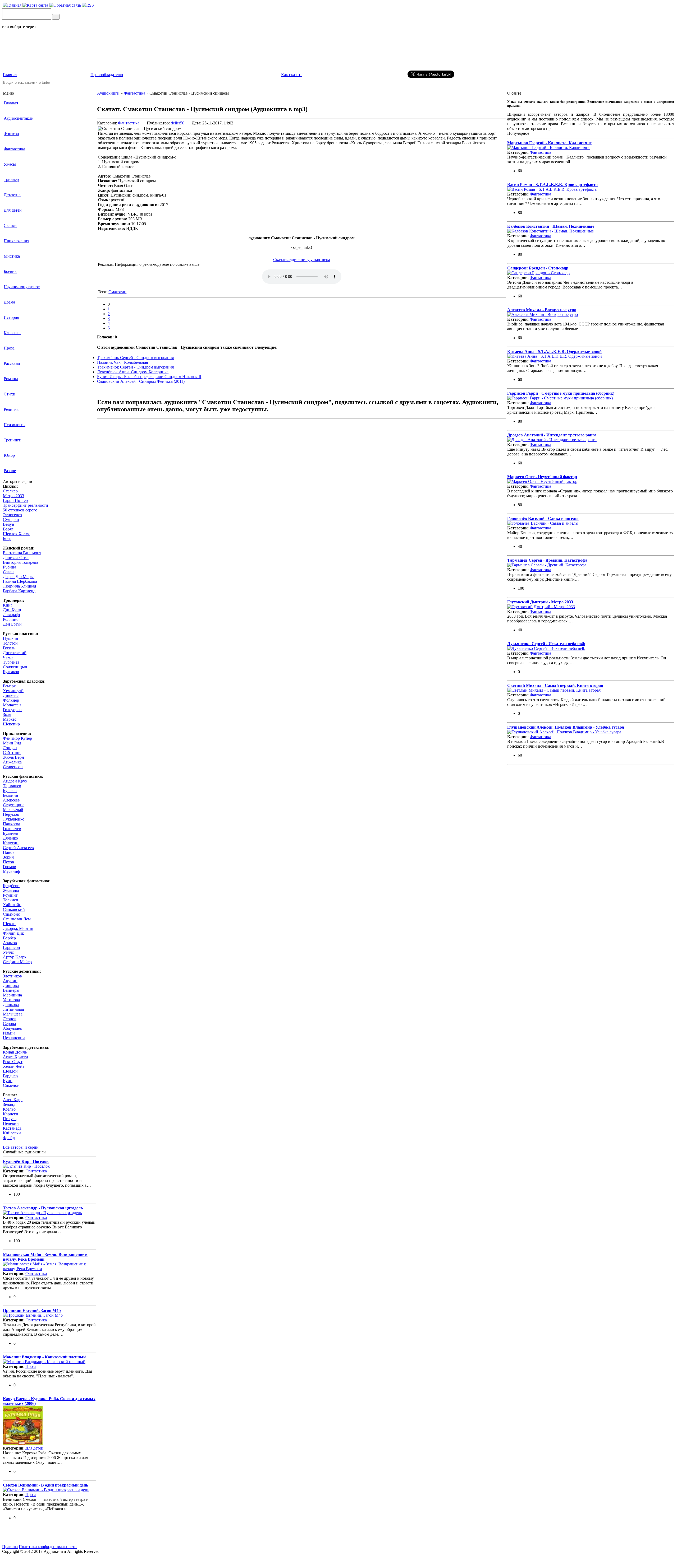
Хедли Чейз (13, 1066)
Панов (9, 852)
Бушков (10, 790)
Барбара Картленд (19, 591)
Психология (14, 424)
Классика (12, 332)
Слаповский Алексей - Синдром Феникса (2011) (141, 381)
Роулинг (10, 895)
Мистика (12, 256)
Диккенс (11, 695)
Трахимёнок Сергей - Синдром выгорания (135, 357)
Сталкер (10, 491)
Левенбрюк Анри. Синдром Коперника (132, 372)
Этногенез (12, 515)
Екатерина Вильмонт (22, 553)
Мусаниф (11, 871)
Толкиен (10, 900)
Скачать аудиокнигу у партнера (301, 259)
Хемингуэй (13, 690)
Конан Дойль (15, 1052)
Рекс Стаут (12, 1061)
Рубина (9, 567)
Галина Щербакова (20, 581)
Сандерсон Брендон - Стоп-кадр (537, 268)
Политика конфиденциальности (48, 1546)
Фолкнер (11, 700)
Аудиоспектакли (19, 118)
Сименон (11, 1085)
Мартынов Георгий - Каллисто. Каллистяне (549, 143)
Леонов (9, 1019)
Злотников (12, 976)
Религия (11, 409)
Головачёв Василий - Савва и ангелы (543, 518)
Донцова (11, 985)
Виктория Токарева (20, 562)
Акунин (10, 981)
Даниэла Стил (16, 557)
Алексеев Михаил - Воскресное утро (541, 310)
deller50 (177, 123)
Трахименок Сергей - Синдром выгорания (135, 367)
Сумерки (11, 519)
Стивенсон (13, 767)
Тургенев (11, 662)
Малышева (12, 1014)
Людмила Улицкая (19, 586)
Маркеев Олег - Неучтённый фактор (542, 476)
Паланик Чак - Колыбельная (122, 362)
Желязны (11, 890)
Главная (10, 74)
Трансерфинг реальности (25, 505)
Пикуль (9, 1118)
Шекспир (11, 724)
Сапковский (14, 909)
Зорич (8, 857)
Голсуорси (12, 709)
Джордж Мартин (18, 928)
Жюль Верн (13, 757)
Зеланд (9, 1104)
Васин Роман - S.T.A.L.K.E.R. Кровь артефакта (552, 184)
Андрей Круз (15, 781)
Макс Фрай (13, 809)
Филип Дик (13, 933)
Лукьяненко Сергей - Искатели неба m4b (546, 643)
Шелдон (10, 1071)
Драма (9, 302)
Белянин (10, 795)
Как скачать (291, 74)
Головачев (12, 828)
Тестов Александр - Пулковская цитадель (43, 1208)
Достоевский (14, 652)
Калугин (11, 843)
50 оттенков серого (20, 510)
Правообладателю (106, 74)
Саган (8, 572)
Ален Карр (12, 1099)
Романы (11, 378)
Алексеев (11, 800)
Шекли (9, 923)
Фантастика (14, 149)
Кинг (7, 605)
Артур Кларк (14, 957)
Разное (10, 470)
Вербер (9, 938)
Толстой (10, 643)
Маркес (9, 719)
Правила (10, 1546)
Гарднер (10, 1076)
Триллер (11, 179)
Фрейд (9, 1137)
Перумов (11, 814)
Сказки (10, 225)
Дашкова (11, 1004)
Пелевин (11, 1123)
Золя (7, 714)
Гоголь (9, 648)
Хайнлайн (12, 904)
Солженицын (15, 667)
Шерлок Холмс (16, 534)
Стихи (9, 394)
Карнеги (10, 1114)
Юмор (9, 455)
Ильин (9, 1033)
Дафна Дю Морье (18, 576)
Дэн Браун (12, 624)
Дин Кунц (12, 610)
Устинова (11, 1000)
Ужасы (10, 164)
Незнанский (14, 1038)
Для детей (13, 210)
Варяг (8, 529)
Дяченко (10, 838)
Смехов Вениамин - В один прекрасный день (45, 1485)
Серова (9, 1023)
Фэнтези (11, 133)
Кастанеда (12, 1128)
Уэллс (8, 952)
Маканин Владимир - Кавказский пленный (44, 1357)
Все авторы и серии (21, 1147)
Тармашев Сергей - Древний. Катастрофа (547, 560)
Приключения (16, 241)
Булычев (10, 833)
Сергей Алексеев (18, 847)
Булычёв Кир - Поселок (26, 1161)
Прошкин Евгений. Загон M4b (32, 1310)
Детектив (12, 195)
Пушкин (10, 638)
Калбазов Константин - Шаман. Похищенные (550, 226)
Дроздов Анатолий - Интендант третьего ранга (551, 435)
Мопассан (12, 705)
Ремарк (9, 686)
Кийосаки (12, 1133)
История (11, 317)
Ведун (8, 524)
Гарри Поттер (15, 500)
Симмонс (11, 914)
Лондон (10, 748)
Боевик (10, 271)
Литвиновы (13, 1009)
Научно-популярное (22, 287)
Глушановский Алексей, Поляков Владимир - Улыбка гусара (565, 727)
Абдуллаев (12, 1028)
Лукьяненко (13, 819)
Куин (7, 1080)
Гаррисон (11, 947)
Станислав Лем (17, 919)
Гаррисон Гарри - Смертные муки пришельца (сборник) (560, 393)
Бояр (7, 538)
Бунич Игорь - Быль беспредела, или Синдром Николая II (149, 376)
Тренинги (12, 440)
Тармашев (12, 786)
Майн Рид (12, 743)
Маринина (12, 995)
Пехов (8, 862)
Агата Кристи (15, 1057)
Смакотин (117, 292)
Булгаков (11, 671)
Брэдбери (11, 885)
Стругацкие (13, 805)
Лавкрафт (11, 614)
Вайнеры (11, 990)
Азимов (10, 942)
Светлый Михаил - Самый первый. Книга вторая (555, 685)
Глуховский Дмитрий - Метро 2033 (540, 602)
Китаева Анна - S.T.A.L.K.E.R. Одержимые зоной (554, 351)
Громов (9, 866)
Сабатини (12, 752)
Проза (9, 348)
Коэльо (9, 1109)
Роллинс (10, 619)
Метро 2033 (13, 495)
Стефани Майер (17, 961)
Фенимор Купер (17, 738)
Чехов (8, 657)
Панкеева (11, 824)
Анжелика (12, 762)
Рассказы (12, 363)
